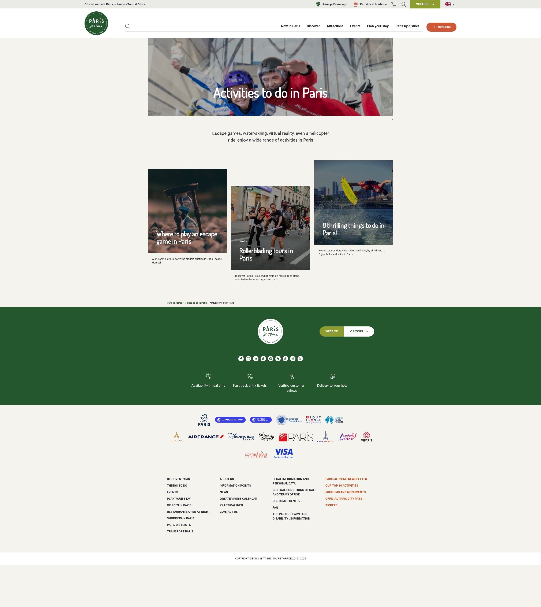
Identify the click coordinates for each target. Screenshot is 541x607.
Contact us (229, 511)
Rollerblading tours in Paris (266, 254)
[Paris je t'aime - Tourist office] (96, 23)
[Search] (127, 26)
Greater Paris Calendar (238, 498)
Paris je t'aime (174, 302)
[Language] (450, 4)
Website (331, 331)
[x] (300, 358)
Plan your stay (179, 498)
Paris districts (179, 525)
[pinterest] (270, 358)
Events (172, 492)
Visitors (356, 331)
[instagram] (248, 358)
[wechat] (278, 358)
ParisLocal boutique (373, 4)
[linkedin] (255, 358)
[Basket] (393, 4)
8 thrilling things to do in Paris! (353, 229)
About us (227, 479)
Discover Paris (178, 479)
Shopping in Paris (180, 518)
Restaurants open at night (188, 511)
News (224, 492)
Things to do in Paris (196, 302)
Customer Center (286, 501)
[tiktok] (263, 358)
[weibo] (292, 358)
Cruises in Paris (179, 505)
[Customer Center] (403, 4)
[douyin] (285, 358)
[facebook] (241, 358)
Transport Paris (180, 531)
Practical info (231, 505)
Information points (235, 485)
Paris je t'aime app (334, 4)
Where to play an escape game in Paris (186, 237)
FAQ (275, 507)
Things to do (177, 485)
